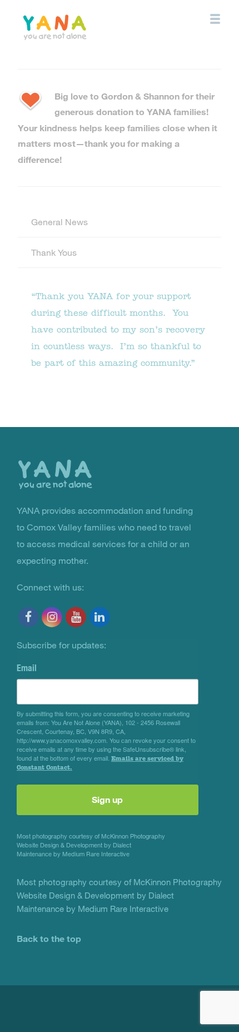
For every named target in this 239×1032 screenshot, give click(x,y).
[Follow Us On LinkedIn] (100, 617)
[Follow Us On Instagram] (52, 617)
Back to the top (49, 938)
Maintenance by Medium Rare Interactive (73, 853)
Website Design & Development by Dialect (74, 845)
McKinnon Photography (133, 836)
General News (59, 221)
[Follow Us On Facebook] (29, 617)
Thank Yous (54, 252)
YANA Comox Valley (80, 26)
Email (27, 667)
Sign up (107, 799)
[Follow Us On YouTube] (76, 617)
